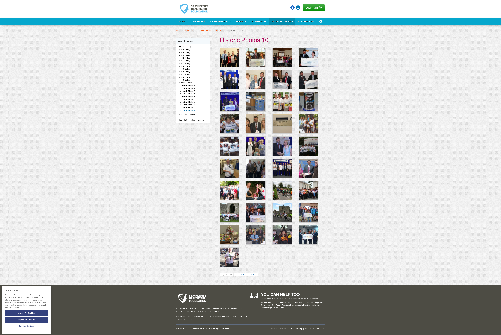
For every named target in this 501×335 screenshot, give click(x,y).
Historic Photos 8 (188, 105)
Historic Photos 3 (188, 91)
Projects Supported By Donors (191, 120)
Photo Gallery (205, 30)
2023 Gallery (185, 58)
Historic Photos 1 (188, 86)
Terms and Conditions (279, 328)
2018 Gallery (185, 72)
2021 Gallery (185, 64)
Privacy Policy (296, 328)
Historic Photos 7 (188, 102)
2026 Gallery (185, 50)
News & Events (282, 21)
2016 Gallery (185, 77)
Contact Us (306, 21)
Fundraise (259, 21)
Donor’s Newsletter (187, 115)
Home (182, 21)
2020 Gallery (185, 66)
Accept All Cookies (26, 313)
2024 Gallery (185, 55)
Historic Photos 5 (188, 97)
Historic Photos (220, 30)
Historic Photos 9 (188, 108)
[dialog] (26, 310)
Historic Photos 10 (189, 110)
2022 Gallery (185, 61)
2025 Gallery (185, 53)
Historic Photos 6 (188, 99)
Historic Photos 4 (188, 94)
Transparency (220, 21)
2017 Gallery (185, 74)
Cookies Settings (26, 326)
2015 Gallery (185, 80)
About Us (198, 21)
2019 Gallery (185, 69)
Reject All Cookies (26, 320)
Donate (312, 7)
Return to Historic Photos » (246, 275)
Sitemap (320, 328)
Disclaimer (309, 328)
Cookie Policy (13, 308)
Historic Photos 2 (188, 88)
